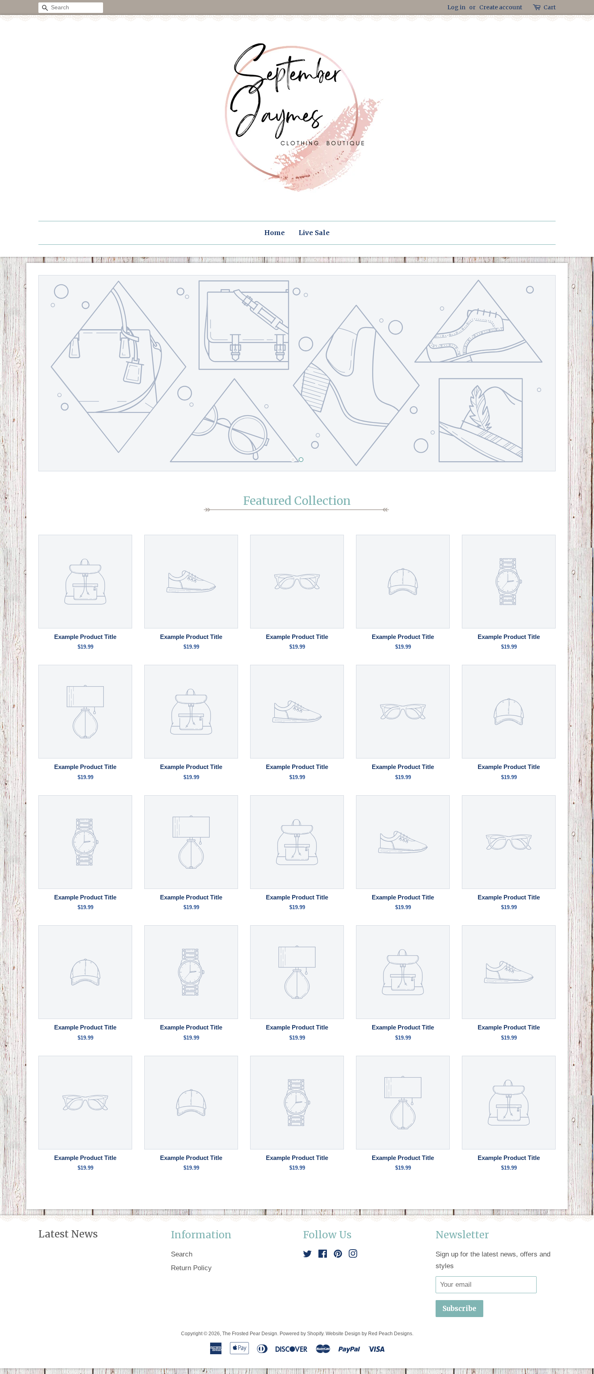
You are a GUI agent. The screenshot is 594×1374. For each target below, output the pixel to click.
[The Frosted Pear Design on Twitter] (307, 1255)
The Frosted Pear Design (249, 1333)
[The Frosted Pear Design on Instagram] (352, 1255)
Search (181, 1254)
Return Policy (191, 1268)
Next (538, 373)
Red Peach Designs (390, 1333)
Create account (500, 7)
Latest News (68, 1234)
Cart (549, 7)
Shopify (315, 1333)
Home (274, 233)
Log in (456, 7)
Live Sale (314, 233)
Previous (55, 373)
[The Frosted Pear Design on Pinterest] (337, 1255)
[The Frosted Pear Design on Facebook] (322, 1255)
